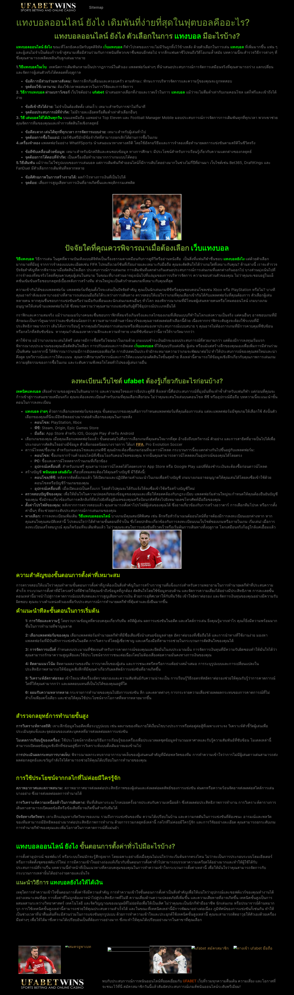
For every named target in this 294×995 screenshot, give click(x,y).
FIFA (140, 444)
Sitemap (96, 7)
